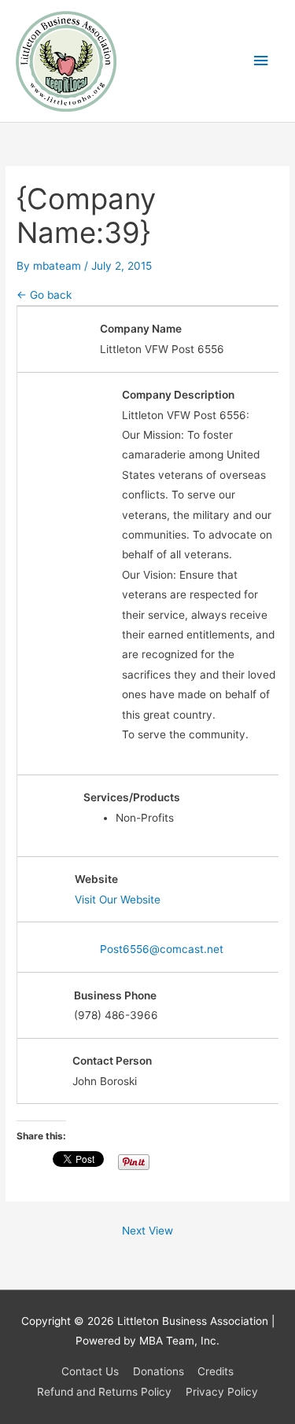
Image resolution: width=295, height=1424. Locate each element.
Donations (158, 1371)
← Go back (44, 295)
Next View (147, 1230)
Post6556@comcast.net (161, 949)
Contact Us (90, 1371)
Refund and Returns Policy (104, 1391)
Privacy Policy (222, 1391)
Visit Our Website (117, 899)
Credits (215, 1371)
